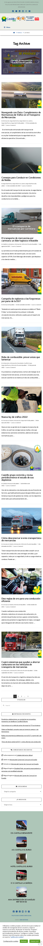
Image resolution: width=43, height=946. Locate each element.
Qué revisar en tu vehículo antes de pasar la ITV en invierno (20, 725)
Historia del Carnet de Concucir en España (23, 759)
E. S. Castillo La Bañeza (21, 883)
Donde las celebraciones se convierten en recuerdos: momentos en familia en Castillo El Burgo (18, 720)
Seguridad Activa (14, 121)
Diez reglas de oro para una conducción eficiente (20, 600)
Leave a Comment (11, 125)
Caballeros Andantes (8, 244)
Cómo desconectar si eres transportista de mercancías (21, 539)
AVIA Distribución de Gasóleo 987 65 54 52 (21, 901)
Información (6, 121)
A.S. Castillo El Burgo (21, 850)
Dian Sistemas (24, 919)
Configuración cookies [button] (10, 941)
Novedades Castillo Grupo (24, 363)
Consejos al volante (8, 420)
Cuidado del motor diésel (24, 755)
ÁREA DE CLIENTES (25, 4)
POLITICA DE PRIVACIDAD (12, 4)
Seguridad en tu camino (26, 121)
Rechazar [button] (24, 941)
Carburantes (6, 363)
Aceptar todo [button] (35, 941)
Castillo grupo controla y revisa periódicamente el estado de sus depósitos (17, 477)
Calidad (5, 483)
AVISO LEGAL (34, 2)
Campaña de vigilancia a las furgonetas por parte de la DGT (20, 300)
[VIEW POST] (21, 95)
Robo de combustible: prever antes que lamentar (20, 358)
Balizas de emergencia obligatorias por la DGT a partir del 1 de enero (21, 737)
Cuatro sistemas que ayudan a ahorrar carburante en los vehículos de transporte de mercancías (20, 664)
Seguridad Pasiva (6, 123)
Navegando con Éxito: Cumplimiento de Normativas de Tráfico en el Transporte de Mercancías (21, 115)
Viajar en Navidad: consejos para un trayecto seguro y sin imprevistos (19, 730)
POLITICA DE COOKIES (23, 2)
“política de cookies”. (17, 937)
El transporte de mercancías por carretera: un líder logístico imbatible (19, 239)
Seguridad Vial (15, 123)
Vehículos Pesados (27, 244)
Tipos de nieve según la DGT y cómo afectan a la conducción (21, 742)
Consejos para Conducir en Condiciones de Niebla (21, 179)
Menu (8, 27)
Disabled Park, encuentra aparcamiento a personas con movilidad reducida (21, 769)
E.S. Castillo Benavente (21, 833)
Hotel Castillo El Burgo (21, 866)
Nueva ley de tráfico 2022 (14, 417)
